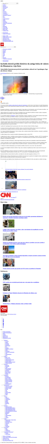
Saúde (4, 19)
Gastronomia (7, 434)
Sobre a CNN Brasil (7, 436)
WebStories (4, 271)
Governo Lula (8, 358)
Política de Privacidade (7, 36)
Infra (4, 10)
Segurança (7, 366)
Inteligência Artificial (7, 15)
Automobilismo (8, 415)
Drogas (6, 425)
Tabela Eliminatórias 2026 (10, 410)
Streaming (7, 403)
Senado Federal (8, 360)
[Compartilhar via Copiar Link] (4, 98)
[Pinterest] (3, 325)
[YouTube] (3, 321)
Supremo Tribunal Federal (10, 361)
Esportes (4, 11)
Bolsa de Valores (8, 379)
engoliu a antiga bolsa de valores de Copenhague (18, 105)
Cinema (6, 400)
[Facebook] (3, 320)
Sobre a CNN (5, 35)
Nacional (4, 8)
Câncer (6, 424)
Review (4, 24)
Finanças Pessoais (8, 381)
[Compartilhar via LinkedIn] (2, 98)
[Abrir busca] (17, 3)
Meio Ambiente (8, 368)
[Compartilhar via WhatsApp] (3, 98)
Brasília (6, 373)
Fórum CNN (5, 28)
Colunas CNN (5, 30)
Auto (4, 25)
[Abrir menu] (1, 1)
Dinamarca (13, 115)
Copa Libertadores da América (11, 411)
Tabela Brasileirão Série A (10, 407)
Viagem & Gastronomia (7, 23)
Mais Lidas (3, 202)
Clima (6, 367)
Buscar (4, 3)
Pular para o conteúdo (7, 49)
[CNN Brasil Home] (7, 45)
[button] (24, 84)
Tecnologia (5, 22)
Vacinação (7, 423)
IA (3, 56)
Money (4, 52)
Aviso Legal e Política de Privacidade (10, 437)
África (6, 391)
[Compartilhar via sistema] (0, 100)
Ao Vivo (7, 341)
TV (6, 404)
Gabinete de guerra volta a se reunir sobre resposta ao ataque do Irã (17, 179)
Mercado (7, 376)
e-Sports (6, 417)
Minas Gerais (7, 372)
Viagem (6, 433)
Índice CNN (7, 357)
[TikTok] (3, 326)
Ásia (6, 390)
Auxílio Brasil (8, 369)
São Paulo (7, 370)
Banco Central (8, 378)
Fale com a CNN (6, 39)
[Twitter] (3, 319)
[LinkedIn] (3, 323)
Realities (6, 402)
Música (6, 401)
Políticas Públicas (8, 363)
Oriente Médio (8, 392)
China (6, 394)
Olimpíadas (7, 412)
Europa (6, 389)
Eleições (4, 5)
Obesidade (7, 426)
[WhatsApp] (3, 327)
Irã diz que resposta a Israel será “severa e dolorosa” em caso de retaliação (19, 169)
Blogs (4, 333)
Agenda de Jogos (8, 406)
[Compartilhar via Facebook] (0, 98)
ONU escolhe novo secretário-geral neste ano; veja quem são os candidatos (21, 282)
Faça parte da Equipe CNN (8, 41)
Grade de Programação (7, 332)
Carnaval (7, 398)
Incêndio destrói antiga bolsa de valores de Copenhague (15, 189)
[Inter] (3, 317)
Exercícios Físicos (8, 421)
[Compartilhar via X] (1, 98)
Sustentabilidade (8, 383)
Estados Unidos (8, 388)
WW (4, 53)
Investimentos (7, 377)
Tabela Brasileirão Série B (10, 408)
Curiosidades (7, 430)
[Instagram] (3, 322)
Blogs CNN (5, 29)
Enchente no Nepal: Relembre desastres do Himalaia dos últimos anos (20, 293)
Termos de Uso (6, 37)
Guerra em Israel (8, 387)
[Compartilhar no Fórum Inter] (1, 102)
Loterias (6, 382)
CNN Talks (5, 27)
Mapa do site (5, 337)
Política (4, 4)
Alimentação (7, 420)
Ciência (4, 20)
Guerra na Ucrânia (8, 386)
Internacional (5, 7)
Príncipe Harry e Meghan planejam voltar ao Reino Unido (17, 303)
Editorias (5, 340)
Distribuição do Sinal (7, 40)
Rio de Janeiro (8, 371)
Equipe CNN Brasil (6, 33)
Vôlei (6, 414)
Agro (4, 9)
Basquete (7, 413)
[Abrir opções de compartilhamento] (3, 99)
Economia (5, 12)
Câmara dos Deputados (9, 359)
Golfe (6, 416)
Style (4, 17)
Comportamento (6, 18)
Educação (5, 26)
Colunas (4, 334)
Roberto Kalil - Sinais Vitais (10, 419)
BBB (6, 396)
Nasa (6, 428)
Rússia (6, 393)
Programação (5, 32)
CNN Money (5, 13)
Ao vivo (4, 50)
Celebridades (7, 399)
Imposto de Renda (8, 380)
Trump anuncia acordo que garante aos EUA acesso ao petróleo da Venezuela (22, 268)
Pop (3, 16)
